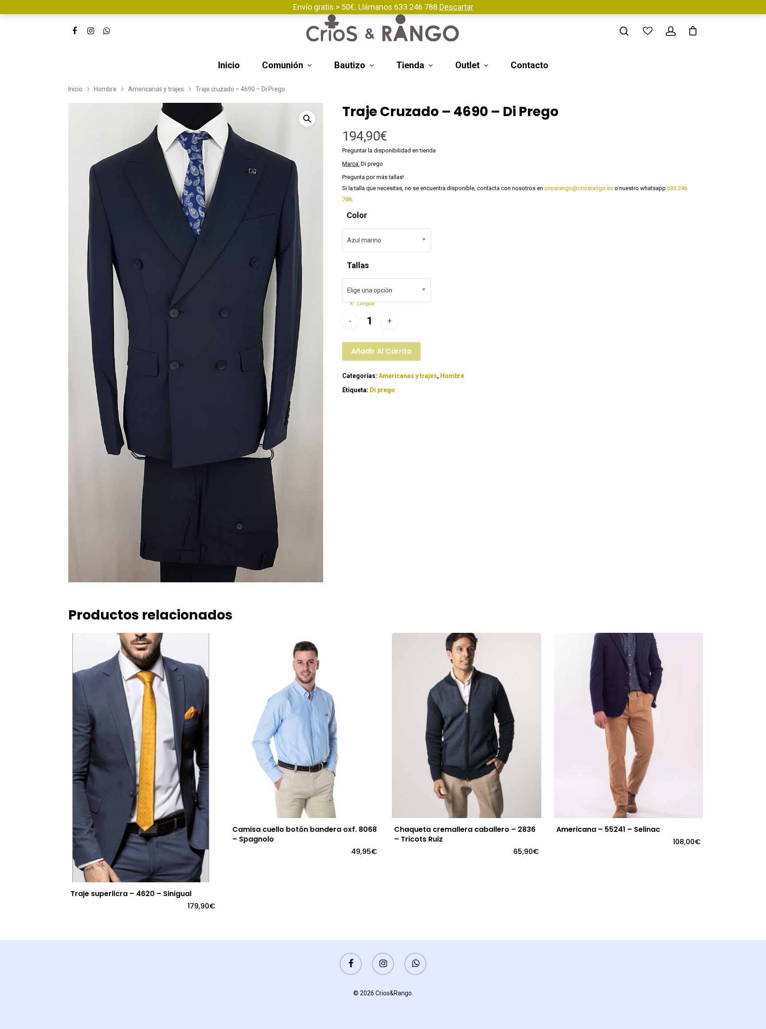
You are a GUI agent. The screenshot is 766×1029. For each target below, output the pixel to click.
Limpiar (366, 303)
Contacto (529, 65)
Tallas (358, 265)
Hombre (105, 89)
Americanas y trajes (156, 89)
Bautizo (349, 65)
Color (357, 215)
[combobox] (386, 240)
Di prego (382, 390)
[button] (307, 119)
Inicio (229, 65)
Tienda (410, 65)
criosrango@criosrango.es (578, 188)
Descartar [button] (456, 7)
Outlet (467, 65)
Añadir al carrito (381, 351)
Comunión (282, 65)
